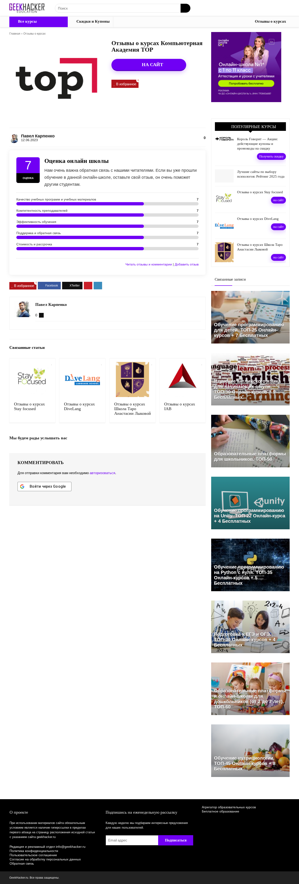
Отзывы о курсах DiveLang (79, 406)
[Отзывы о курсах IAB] (182, 379)
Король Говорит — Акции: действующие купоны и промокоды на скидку (257, 143)
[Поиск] (185, 8)
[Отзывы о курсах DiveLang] (82, 379)
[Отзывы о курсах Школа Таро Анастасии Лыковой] (132, 379)
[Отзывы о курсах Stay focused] (32, 379)
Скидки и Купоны (92, 21)
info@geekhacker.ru (70, 846)
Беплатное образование (220, 811)
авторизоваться (102, 473)
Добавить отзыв (187, 264)
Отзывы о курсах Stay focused (29, 406)
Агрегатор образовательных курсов (229, 807)
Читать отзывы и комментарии (148, 264)
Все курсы (27, 21)
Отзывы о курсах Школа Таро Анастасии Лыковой (132, 409)
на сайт (278, 200)
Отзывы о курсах (270, 21)
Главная (14, 33)
